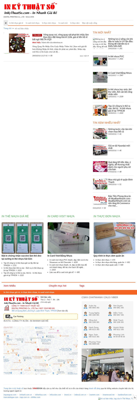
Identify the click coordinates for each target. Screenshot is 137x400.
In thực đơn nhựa (49, 23)
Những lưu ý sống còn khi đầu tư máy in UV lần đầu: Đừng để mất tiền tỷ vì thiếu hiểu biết (120, 42)
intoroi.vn (67, 395)
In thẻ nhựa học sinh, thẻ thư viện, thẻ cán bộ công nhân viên (120, 91)
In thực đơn (74, 23)
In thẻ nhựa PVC (116, 56)
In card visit (63, 23)
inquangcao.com (10, 395)
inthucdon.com (55, 395)
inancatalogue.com (11, 397)
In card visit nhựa (32, 23)
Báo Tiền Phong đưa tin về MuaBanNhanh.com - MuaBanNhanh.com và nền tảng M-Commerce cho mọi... (119, 201)
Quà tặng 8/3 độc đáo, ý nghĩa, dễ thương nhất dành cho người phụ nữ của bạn (119, 165)
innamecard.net (109, 395)
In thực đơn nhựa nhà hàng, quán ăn (110, 262)
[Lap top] (117, 398)
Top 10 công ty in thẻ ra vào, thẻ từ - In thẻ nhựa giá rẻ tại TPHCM (119, 108)
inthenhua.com (40, 395)
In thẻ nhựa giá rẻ (16, 23)
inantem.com (94, 395)
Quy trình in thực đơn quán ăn (109, 256)
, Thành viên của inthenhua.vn (47, 42)
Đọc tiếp (83, 56)
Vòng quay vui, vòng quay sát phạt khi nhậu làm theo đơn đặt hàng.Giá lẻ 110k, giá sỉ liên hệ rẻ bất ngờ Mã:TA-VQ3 (60, 37)
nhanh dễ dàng (94, 388)
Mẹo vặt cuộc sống (89, 23)
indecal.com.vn (80, 395)
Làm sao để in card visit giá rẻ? (62, 272)
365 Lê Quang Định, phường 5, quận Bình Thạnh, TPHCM (34, 311)
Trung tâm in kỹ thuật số (13, 388)
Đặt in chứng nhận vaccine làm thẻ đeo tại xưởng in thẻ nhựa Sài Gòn (21, 257)
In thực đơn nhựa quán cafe (107, 265)
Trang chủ (7, 28)
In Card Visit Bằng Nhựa (120, 73)
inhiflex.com (35, 397)
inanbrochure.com (125, 395)
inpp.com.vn (24, 397)
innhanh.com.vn (26, 395)
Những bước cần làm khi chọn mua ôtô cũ (120, 130)
